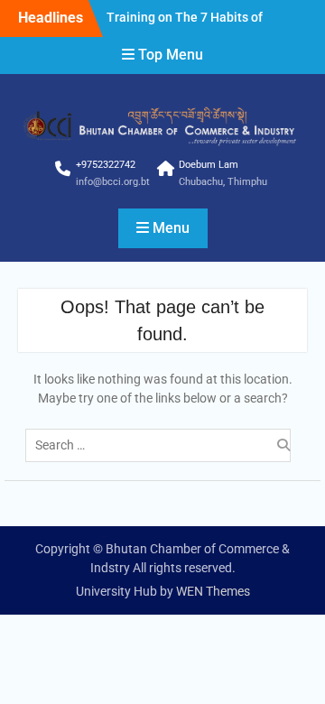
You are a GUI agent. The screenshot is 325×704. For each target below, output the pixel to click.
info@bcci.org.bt (113, 182)
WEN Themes (213, 591)
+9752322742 (105, 165)
